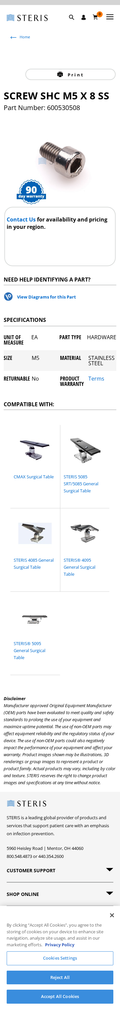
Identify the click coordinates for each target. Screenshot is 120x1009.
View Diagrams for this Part (46, 297)
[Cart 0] (95, 17)
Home (25, 36)
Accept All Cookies (60, 996)
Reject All (60, 977)
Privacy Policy (59, 945)
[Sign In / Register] (83, 17)
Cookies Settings (60, 958)
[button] (75, 25)
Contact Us (22, 219)
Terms (96, 379)
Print (75, 75)
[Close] (112, 915)
